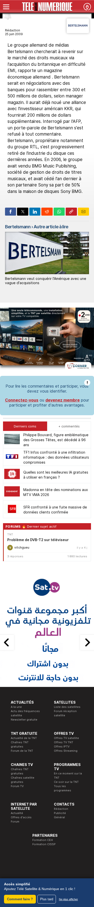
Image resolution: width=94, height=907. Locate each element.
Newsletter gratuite (24, 719)
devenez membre (62, 400)
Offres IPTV (61, 746)
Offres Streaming (65, 750)
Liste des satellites (67, 707)
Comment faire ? (20, 899)
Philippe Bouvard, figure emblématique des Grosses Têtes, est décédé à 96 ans (55, 440)
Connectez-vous (21, 400)
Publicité (60, 813)
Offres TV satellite (66, 738)
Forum (15, 821)
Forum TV (17, 786)
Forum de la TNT (22, 750)
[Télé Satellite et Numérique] (47, 6)
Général (59, 817)
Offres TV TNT (63, 742)
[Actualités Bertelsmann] (78, 31)
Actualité (17, 813)
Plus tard (46, 899)
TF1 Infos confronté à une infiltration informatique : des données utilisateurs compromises (56, 457)
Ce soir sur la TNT (66, 782)
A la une (16, 707)
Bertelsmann (18, 226)
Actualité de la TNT (24, 738)
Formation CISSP (44, 844)
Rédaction (61, 809)
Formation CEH (42, 840)
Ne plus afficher (68, 899)
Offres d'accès (21, 817)
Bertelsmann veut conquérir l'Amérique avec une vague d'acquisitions (45, 280)
